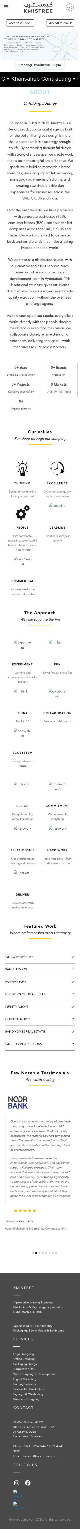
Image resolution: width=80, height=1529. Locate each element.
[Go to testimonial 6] (49, 1253)
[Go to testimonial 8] (56, 1253)
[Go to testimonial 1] (33, 1253)
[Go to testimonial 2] (36, 1253)
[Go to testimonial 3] (39, 1253)
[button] (6, 7)
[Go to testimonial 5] (46, 1253)
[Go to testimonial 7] (53, 1253)
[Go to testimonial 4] (43, 1253)
